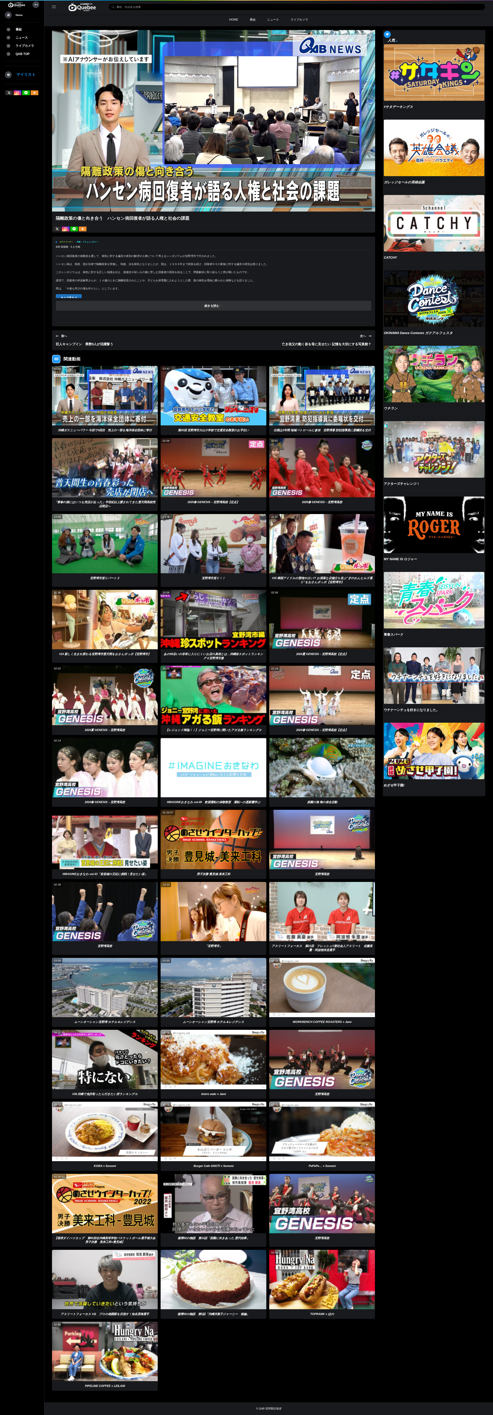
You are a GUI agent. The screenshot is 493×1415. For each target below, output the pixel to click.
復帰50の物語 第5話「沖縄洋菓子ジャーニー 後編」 (213, 1314)
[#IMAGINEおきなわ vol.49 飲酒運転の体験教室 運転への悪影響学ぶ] (213, 767)
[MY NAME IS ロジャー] (434, 525)
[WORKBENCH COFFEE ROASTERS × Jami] (322, 987)
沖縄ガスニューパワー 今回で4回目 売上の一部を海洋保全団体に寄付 (105, 430)
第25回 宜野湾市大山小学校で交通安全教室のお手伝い (213, 430)
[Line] (26, 92)
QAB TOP (23, 54)
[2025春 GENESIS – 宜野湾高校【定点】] (213, 468)
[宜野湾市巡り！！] (213, 543)
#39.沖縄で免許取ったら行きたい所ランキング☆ (105, 1094)
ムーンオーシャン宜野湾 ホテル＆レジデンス (105, 1021)
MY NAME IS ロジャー (400, 559)
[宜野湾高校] (322, 839)
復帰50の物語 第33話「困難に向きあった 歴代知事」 (213, 1238)
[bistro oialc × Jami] (213, 1059)
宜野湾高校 (322, 874)
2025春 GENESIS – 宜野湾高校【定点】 (213, 502)
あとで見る (69, 297)
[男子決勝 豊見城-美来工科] (213, 839)
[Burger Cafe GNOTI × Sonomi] (213, 1131)
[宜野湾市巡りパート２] (105, 543)
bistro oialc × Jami (213, 1094)
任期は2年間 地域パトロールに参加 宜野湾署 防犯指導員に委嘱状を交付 (322, 430)
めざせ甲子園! (394, 785)
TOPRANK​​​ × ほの (322, 1314)
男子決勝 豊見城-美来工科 (213, 874)
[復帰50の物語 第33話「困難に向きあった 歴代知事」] (213, 1203)
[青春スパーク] (434, 600)
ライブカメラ (25, 45)
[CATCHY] (434, 223)
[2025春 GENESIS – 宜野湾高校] (322, 468)
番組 (19, 29)
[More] (34, 92)
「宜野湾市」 (213, 946)
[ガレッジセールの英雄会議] (434, 148)
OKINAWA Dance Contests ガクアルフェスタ (418, 333)
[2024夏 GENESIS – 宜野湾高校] (105, 695)
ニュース (22, 37)
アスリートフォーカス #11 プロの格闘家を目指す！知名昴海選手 (105, 1314)
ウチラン (391, 408)
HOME (233, 19)
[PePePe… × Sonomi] (322, 1131)
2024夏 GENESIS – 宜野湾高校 (105, 730)
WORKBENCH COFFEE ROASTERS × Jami (322, 1021)
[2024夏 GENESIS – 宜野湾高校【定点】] (322, 619)
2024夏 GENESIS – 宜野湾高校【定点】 (322, 654)
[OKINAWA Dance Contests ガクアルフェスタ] (434, 298)
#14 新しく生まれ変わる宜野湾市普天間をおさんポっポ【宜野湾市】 (105, 654)
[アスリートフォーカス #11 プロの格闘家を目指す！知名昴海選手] (105, 1279)
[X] (9, 92)
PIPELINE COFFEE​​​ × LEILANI (105, 1386)
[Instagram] (17, 92)
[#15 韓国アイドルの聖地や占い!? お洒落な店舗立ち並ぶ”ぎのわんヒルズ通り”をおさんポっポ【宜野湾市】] (322, 543)
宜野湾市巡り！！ (213, 578)
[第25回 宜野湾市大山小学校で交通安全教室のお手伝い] (213, 395)
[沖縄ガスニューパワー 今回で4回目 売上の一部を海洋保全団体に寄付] (105, 395)
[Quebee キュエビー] (17, 5)
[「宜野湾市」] (213, 911)
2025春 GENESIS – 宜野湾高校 (322, 502)
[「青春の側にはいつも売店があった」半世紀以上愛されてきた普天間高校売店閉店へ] (105, 468)
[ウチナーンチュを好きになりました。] (434, 675)
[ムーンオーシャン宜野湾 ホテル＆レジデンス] (105, 987)
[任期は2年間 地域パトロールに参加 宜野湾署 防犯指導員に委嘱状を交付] (322, 395)
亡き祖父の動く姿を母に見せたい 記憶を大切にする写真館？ (326, 344)
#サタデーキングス (398, 107)
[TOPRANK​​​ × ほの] (322, 1279)
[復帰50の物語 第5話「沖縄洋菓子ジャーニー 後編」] (213, 1279)
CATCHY (390, 257)
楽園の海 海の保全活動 (322, 802)
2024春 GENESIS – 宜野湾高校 (105, 802)
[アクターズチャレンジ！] (434, 449)
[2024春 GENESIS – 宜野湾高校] (105, 767)
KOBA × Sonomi (105, 1166)
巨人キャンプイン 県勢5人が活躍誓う (84, 344)
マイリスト (24, 74)
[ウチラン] (434, 374)
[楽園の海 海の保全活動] (322, 767)
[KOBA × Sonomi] (105, 1131)
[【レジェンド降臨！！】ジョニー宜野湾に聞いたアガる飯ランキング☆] (213, 695)
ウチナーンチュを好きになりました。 (411, 710)
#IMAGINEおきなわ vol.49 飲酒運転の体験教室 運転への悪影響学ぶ (213, 802)
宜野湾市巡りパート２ (105, 578)
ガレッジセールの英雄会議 (404, 182)
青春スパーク (393, 634)
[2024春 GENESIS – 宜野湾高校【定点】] (322, 695)
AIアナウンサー (66, 242)
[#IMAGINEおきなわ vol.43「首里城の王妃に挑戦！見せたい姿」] (105, 839)
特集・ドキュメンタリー (87, 242)
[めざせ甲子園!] (434, 751)
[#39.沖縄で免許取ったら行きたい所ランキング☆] (105, 1059)
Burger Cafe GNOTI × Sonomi (214, 1166)
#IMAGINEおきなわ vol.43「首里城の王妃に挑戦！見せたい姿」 (105, 874)
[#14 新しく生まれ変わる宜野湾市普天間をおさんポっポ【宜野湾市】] (105, 619)
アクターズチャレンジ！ (402, 484)
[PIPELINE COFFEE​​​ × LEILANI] (105, 1351)
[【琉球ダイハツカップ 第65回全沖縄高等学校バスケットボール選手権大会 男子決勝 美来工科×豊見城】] (105, 1203)
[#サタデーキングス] (434, 72)
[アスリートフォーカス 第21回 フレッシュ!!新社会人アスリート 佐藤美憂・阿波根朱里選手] (322, 911)
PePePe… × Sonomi (322, 1166)
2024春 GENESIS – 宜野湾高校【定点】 (322, 730)
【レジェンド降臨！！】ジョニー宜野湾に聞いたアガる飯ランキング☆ (213, 730)
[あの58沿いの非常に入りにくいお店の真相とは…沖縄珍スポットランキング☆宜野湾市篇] (213, 619)
